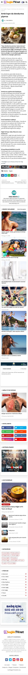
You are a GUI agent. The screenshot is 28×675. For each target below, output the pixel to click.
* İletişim (14, 665)
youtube (21, 439)
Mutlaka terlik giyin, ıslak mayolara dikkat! (13, 331)
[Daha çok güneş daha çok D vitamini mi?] (5, 539)
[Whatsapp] (9, 175)
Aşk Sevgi (14, 579)
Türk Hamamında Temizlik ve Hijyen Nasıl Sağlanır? (17, 523)
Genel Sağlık (6, 557)
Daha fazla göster (21, 209)
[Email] (15, 175)
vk (21, 435)
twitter (21, 427)
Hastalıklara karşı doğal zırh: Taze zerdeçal (12, 508)
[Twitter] (5, 175)
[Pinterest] (12, 175)
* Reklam (21, 665)
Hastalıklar (14, 557)
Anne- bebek (14, 576)
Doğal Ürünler (7, 555)
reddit (21, 431)
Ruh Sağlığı (14, 560)
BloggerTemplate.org (14, 670)
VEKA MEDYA (13, 197)
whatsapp (8, 431)
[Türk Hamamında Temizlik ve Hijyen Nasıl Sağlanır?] (5, 525)
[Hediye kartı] (5, 532)
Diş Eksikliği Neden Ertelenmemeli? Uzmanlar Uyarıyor (13, 282)
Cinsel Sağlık (6, 552)
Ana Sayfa (3, 9)
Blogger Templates (14, 667)
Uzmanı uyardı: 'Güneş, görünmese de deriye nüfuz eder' (13, 232)
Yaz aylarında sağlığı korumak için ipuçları (13, 307)
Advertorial (14, 574)
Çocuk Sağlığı (12, 563)
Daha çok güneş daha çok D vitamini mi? (17, 538)
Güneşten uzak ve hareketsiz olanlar (11, 355)
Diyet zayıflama (15, 552)
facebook (8, 427)
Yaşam (9, 9)
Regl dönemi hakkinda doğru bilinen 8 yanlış (17, 516)
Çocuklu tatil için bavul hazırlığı (10, 257)
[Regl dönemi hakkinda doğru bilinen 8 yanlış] (5, 517)
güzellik (14, 595)
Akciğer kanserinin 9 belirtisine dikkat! (12, 413)
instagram (8, 439)
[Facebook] (2, 175)
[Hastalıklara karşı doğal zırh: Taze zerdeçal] (14, 493)
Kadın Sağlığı (6, 560)
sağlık (5, 563)
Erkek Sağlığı (16, 555)
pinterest (8, 435)
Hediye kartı (12, 530)
